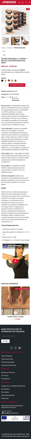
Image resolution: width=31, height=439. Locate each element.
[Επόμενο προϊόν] (5, 51)
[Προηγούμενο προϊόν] (2, 51)
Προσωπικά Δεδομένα (8, 395)
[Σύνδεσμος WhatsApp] (14, 97)
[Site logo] (10, 2)
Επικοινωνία (4, 398)
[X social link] (8, 97)
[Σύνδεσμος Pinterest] (12, 97)
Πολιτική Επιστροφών (7, 362)
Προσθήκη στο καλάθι (17, 85)
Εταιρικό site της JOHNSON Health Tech (13, 386)
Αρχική (3, 47)
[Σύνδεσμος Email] (10, 97)
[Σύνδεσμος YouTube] (19, 348)
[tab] (15, 100)
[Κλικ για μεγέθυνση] (4, 32)
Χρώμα (3, 78)
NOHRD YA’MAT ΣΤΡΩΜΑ (16, 316)
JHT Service (4, 375)
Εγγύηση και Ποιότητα (8, 372)
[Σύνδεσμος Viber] (16, 97)
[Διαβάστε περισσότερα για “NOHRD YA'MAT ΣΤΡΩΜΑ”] (15, 312)
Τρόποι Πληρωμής (6, 356)
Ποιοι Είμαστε (5, 389)
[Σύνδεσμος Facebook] (6, 97)
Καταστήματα (5, 378)
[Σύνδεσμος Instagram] (15, 348)
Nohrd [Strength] (19, 47)
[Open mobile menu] (2, 2)
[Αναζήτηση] (26, 2)
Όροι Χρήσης (5, 392)
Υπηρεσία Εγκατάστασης (8, 365)
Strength (9, 47)
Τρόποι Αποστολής (7, 359)
